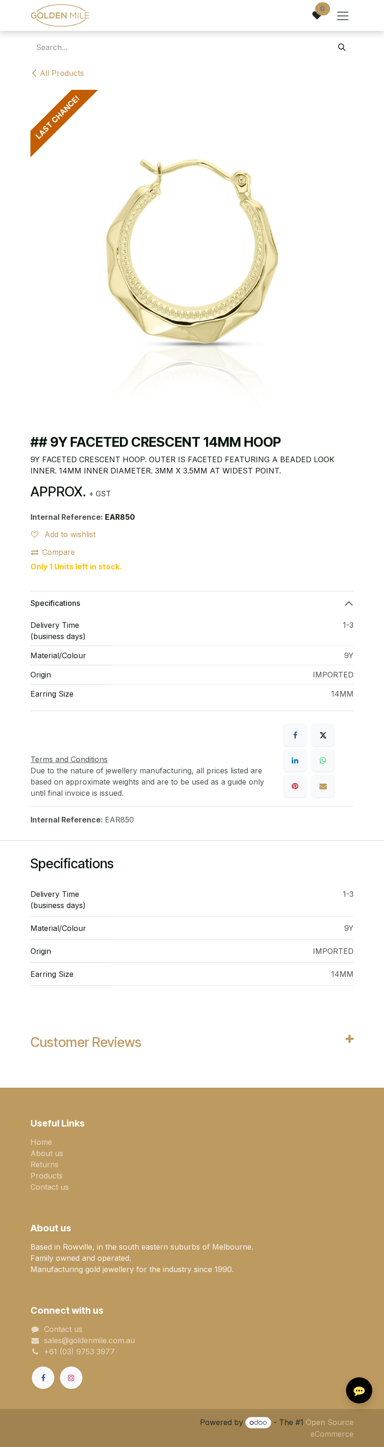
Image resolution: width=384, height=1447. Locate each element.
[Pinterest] (295, 786)
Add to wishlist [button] (69, 534)
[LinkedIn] (295, 760)
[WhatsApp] (323, 760)
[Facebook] (295, 735)
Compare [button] (58, 552)
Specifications (55, 603)
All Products (62, 73)
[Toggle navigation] (343, 15)
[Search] (342, 47)
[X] (323, 735)
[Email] (323, 786)
